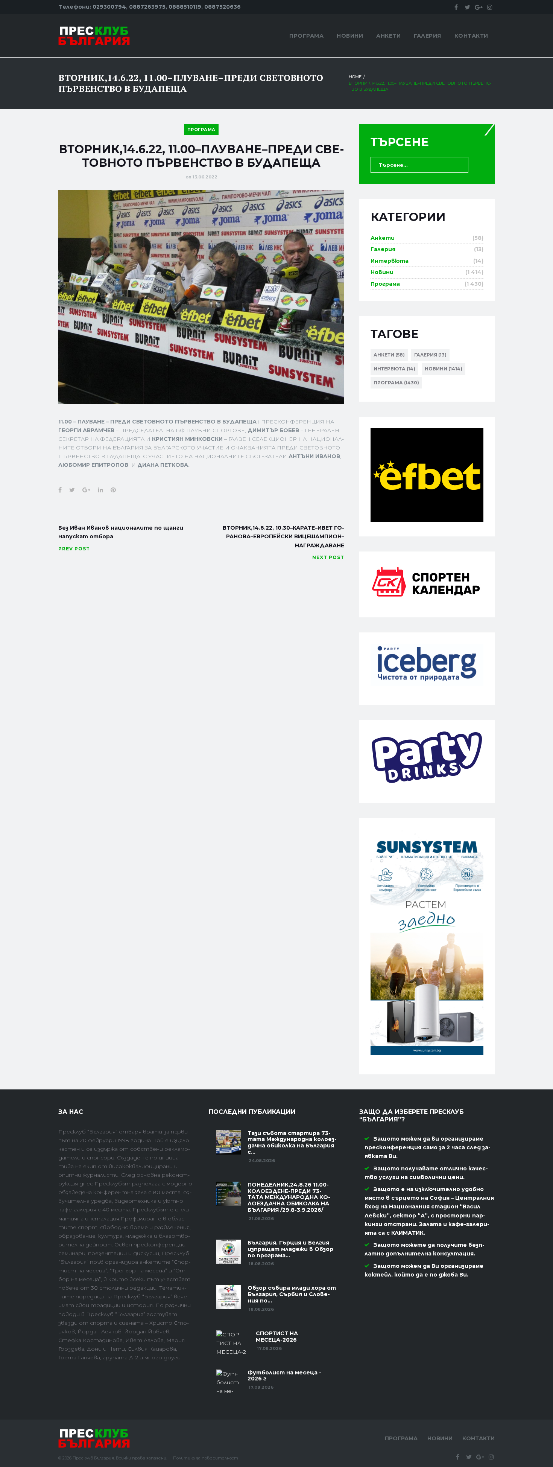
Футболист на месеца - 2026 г (284, 1375)
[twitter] (467, 7)
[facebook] (456, 7)
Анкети (388, 35)
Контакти (471, 35)
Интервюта (390, 260)
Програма (306, 35)
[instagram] (490, 7)
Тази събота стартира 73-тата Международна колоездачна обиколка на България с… (292, 1142)
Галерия (427, 35)
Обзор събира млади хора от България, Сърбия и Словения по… (292, 1294)
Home (355, 76)
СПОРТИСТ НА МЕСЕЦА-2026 (277, 1336)
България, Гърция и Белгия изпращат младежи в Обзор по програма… (290, 1249)
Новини (350, 35)
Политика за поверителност (205, 1458)
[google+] (478, 7)
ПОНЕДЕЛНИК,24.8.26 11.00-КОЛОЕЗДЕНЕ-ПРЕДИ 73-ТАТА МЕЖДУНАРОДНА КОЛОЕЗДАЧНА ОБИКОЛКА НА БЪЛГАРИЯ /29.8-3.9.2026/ (289, 1197)
